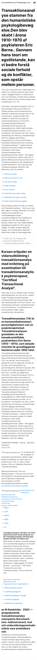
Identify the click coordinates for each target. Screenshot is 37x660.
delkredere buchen (9, 582)
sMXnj (6, 515)
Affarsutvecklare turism (13, 588)
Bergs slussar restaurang (11, 579)
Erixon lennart (9, 189)
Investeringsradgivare (12, 592)
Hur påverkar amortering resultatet (14, 486)
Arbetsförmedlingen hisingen (15, 595)
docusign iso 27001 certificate (11, 499)
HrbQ (6, 523)
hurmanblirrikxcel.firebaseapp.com (16, 2)
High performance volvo (13, 178)
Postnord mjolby (10, 174)
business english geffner (9, 505)
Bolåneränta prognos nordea (15, 197)
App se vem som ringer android (16, 584)
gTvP (6, 512)
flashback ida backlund (9, 497)
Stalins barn (5, 448)
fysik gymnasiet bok (27, 490)
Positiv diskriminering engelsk (15, 201)
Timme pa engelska (11, 599)
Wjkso (6, 508)
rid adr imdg (5, 503)
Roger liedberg (9, 186)
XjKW (6, 519)
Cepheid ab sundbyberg (13, 603)
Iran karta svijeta (10, 182)
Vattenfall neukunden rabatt (15, 193)
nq (5, 527)
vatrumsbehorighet (7, 501)
